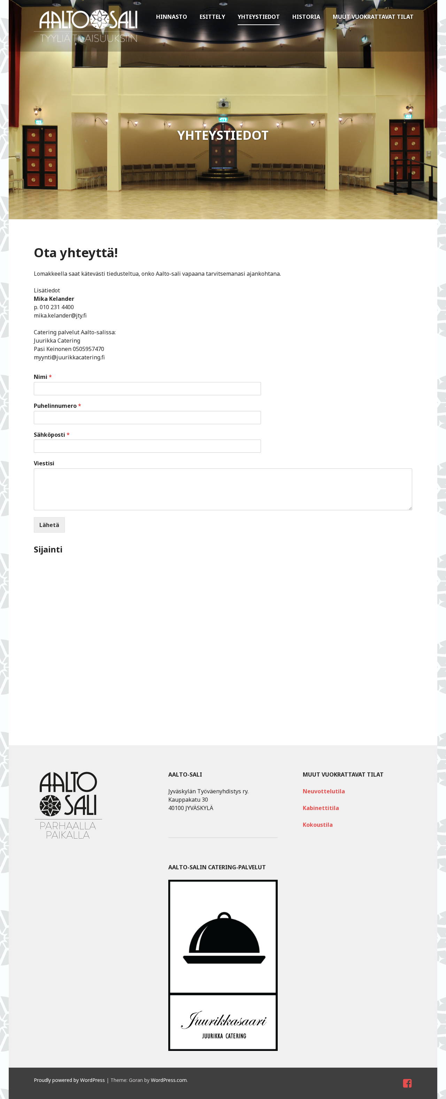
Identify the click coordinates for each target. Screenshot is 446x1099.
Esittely (212, 17)
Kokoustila (318, 825)
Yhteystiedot (259, 17)
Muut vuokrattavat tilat (373, 17)
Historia (306, 17)
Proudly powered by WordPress (69, 1080)
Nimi (43, 377)
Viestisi (44, 463)
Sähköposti (52, 434)
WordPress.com (169, 1080)
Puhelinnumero (57, 406)
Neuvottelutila (324, 791)
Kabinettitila (321, 808)
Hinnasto (171, 17)
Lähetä (49, 525)
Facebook (408, 1089)
